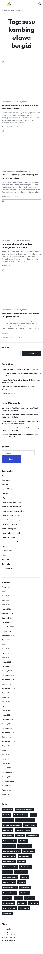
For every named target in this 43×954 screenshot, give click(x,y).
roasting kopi (7, 898)
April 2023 (6, 763)
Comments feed (11, 937)
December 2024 (8, 675)
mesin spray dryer (8, 537)
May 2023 (5, 759)
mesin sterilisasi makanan (10, 877)
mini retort (22, 882)
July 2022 (5, 794)
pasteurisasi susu (25, 887)
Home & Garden (8, 489)
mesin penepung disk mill (11, 515)
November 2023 (8, 732)
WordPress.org (10, 940)
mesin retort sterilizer (25, 856)
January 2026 (7, 618)
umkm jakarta (34, 903)
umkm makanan (24, 908)
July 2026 (5, 591)
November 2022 (8, 785)
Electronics (6, 480)
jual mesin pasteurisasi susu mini (25, 820)
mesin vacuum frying (9, 882)
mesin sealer (21, 861)
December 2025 (8, 622)
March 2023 (6, 768)
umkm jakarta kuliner (9, 908)
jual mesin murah (7, 820)
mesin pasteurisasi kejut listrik (13, 511)
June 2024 (6, 702)
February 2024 (7, 719)
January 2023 (7, 777)
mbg (3, 498)
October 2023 (7, 737)
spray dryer (18, 898)
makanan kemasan (30, 825)
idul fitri (33, 815)
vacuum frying (7, 573)
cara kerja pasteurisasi (20, 815)
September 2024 (8, 688)
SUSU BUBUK (21, 903)
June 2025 (6, 649)
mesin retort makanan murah (11, 851)
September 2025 (8, 635)
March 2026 (6, 609)
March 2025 (6, 662)
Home (4, 10)
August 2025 (6, 640)
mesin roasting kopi (9, 529)
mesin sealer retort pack (11, 533)
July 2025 (5, 644)
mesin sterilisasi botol (10, 542)
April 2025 (6, 658)
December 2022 (8, 781)
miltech (4, 546)
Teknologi (26, 102)
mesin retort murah (28, 851)
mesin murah (20, 835)
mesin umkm (24, 877)
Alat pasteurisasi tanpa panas (24, 809)
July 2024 (5, 697)
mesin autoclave (7, 830)
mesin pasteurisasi (32, 835)
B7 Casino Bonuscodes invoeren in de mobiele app (20, 369)
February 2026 (7, 613)
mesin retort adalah (8, 846)
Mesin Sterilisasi (7, 872)
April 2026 (6, 605)
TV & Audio (6, 564)
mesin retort (23, 841)
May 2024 (5, 706)
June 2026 (6, 596)
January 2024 (7, 724)
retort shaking (24, 892)
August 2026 (6, 587)
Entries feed (9, 934)
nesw (4, 555)
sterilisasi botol (30, 898)
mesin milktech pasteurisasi (12, 502)
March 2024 (6, 715)
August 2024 (6, 693)
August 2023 (6, 746)
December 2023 (8, 728)
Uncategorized (7, 568)
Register (8, 929)
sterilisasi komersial (8, 903)
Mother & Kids (7, 551)
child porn (5, 408)
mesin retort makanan (25, 846)
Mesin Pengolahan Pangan (11, 102)
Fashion (5, 484)
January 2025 (7, 671)
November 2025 (8, 627)
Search (5, 347)
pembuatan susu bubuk (9, 892)
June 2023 (6, 755)
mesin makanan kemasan (23, 830)
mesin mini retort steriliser (12, 507)
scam (4, 434)
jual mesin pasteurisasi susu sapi (11, 825)
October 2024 (7, 684)
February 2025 (7, 666)
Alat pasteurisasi (7, 809)
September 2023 (8, 741)
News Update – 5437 (9, 393)
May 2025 (5, 653)
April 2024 (6, 711)
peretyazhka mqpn (9, 421)
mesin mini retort (7, 835)
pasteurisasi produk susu (9, 887)
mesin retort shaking (9, 524)
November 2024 (8, 680)
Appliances (6, 476)
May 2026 (5, 600)
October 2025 (7, 631)
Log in (7, 932)
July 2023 (5, 750)
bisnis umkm (6, 815)
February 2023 (7, 772)
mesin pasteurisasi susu (9, 841)
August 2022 (6, 790)
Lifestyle (5, 493)
